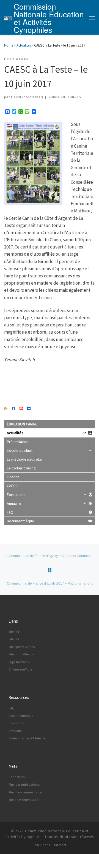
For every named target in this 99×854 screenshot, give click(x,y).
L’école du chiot (19, 450)
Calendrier (16, 723)
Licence (13, 476)
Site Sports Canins (22, 647)
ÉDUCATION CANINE (22, 423)
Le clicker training (21, 468)
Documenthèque (20, 520)
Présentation (17, 441)
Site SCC (14, 639)
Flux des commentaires (26, 792)
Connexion (17, 777)
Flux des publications (24, 784)
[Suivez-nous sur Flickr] (29, 408)
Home (8, 45)
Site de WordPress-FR (24, 800)
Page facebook (19, 662)
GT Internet (58, 845)
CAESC (12, 485)
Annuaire (14, 503)
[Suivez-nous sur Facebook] (13, 408)
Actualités (23, 45)
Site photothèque (21, 654)
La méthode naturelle (24, 459)
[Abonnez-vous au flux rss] (5, 408)
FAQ (10, 512)
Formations (16, 494)
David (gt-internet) (27, 97)
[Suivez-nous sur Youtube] (21, 408)
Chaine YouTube (20, 669)
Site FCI (14, 631)
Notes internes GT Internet (27, 738)
